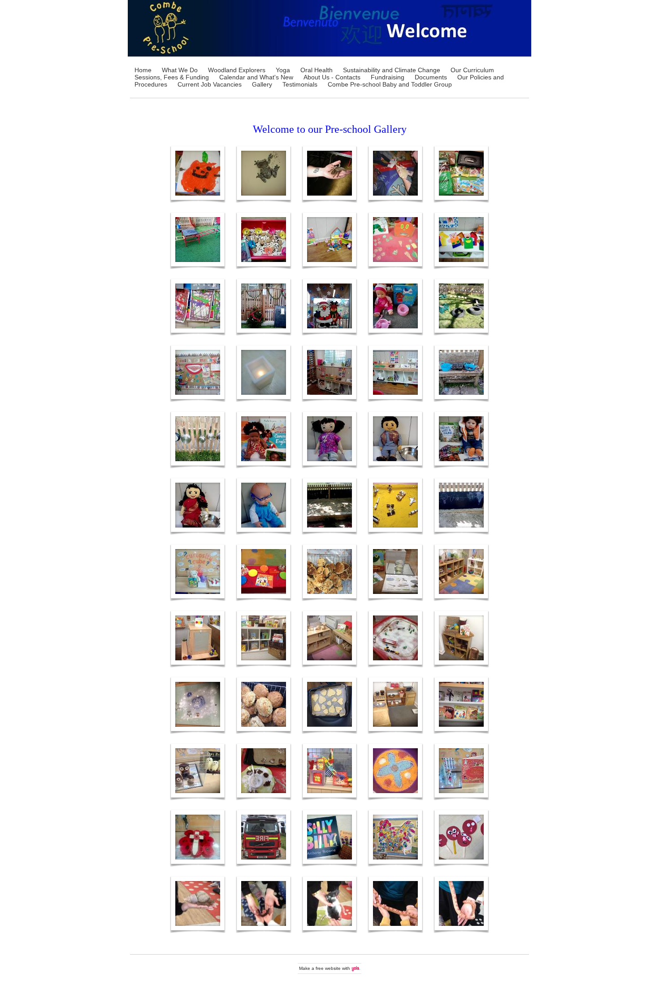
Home (143, 70)
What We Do (180, 70)
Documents (431, 77)
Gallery (262, 84)
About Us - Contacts (331, 77)
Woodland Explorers (236, 70)
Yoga (283, 70)
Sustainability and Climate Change (391, 70)
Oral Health (316, 70)
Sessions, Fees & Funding (171, 77)
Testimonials (299, 84)
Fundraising (387, 77)
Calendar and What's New (256, 77)
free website (328, 968)
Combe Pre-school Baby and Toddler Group (390, 84)
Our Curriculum (472, 70)
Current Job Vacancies (210, 84)
